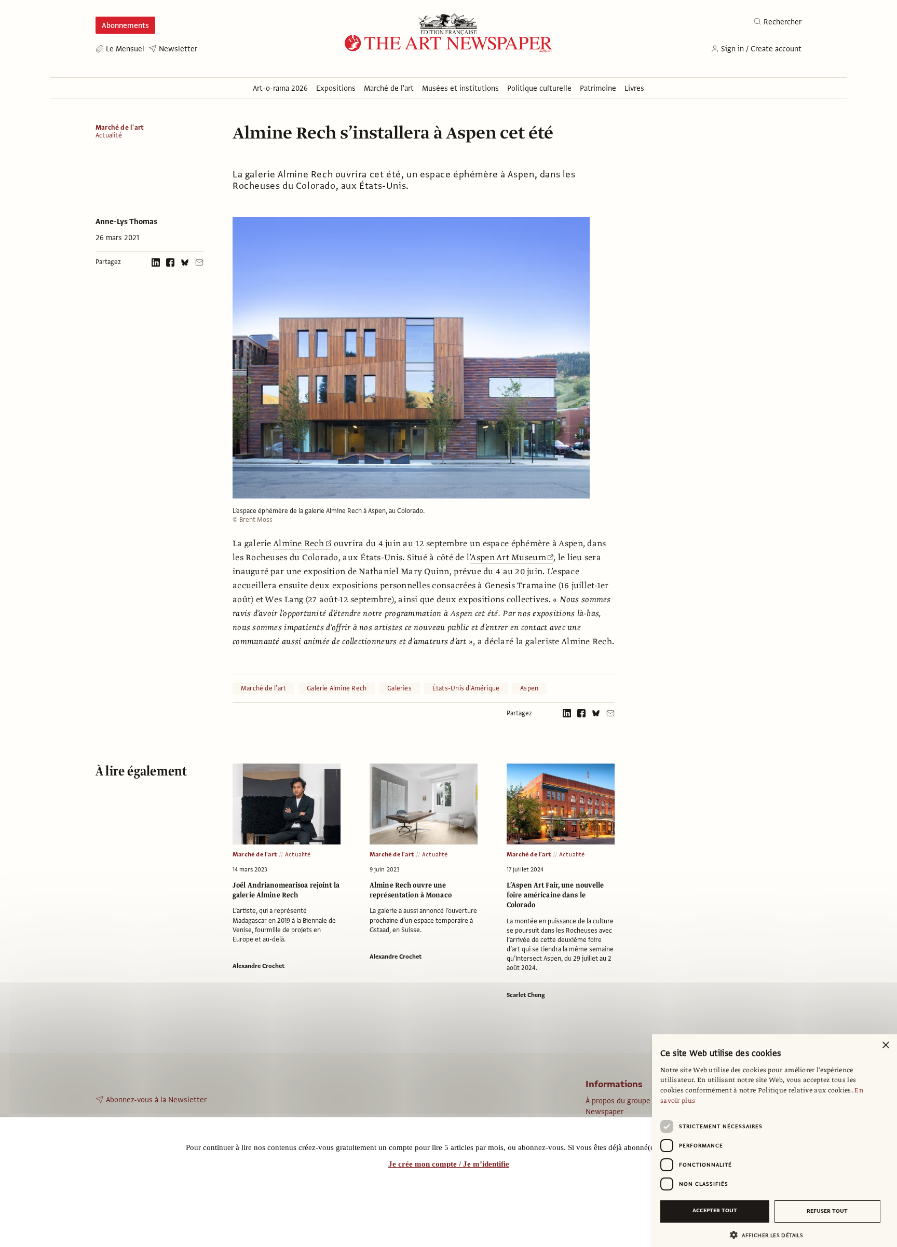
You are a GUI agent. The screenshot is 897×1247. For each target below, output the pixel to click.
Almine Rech (298, 543)
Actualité (109, 136)
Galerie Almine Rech (336, 688)
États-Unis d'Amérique (465, 688)
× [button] (885, 1045)
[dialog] (774, 1140)
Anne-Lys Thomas (126, 221)
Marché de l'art (120, 127)
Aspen (529, 688)
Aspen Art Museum (508, 557)
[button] (770, 1234)
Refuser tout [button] (827, 1211)
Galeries (399, 688)
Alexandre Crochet (258, 966)
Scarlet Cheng (526, 995)
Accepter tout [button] (714, 1210)
